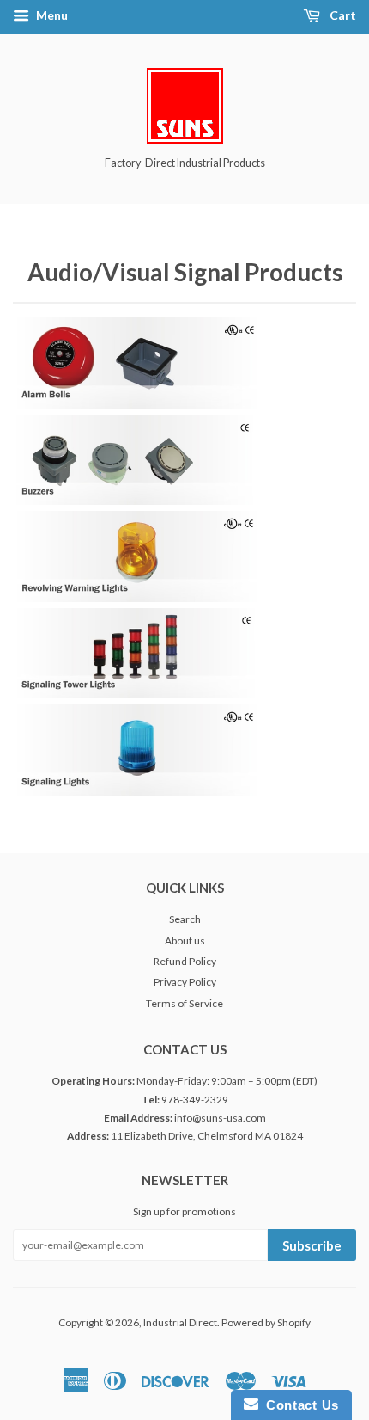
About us (185, 940)
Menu (50, 15)
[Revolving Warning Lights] (137, 597)
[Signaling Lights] (137, 791)
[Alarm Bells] (137, 403)
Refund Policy (185, 961)
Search (185, 919)
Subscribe (312, 1245)
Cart (341, 15)
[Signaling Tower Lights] (135, 693)
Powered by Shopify (266, 1322)
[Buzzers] (135, 500)
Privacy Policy (185, 981)
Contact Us (298, 1405)
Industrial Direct (180, 1322)
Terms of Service (184, 1003)
